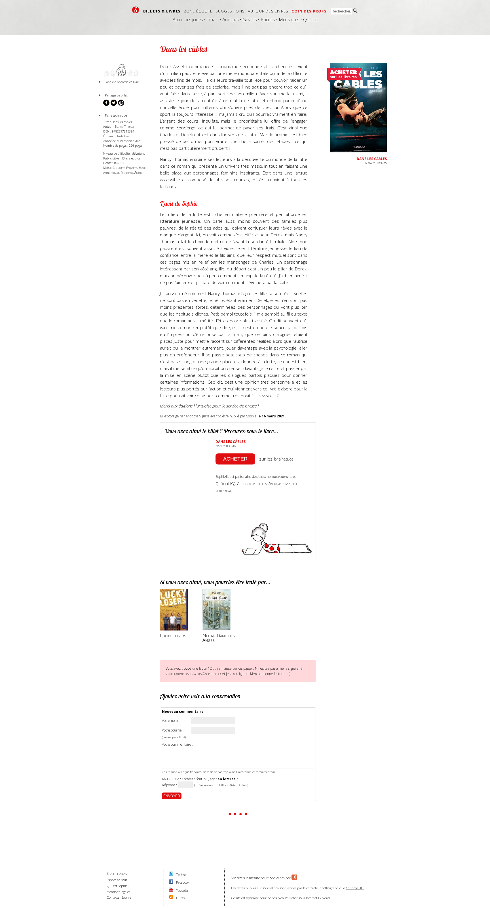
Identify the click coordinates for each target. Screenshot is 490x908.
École (141, 167)
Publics (268, 19)
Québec (310, 19)
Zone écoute (198, 11)
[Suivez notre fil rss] (171, 898)
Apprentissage (111, 172)
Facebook (182, 882)
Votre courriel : (173, 730)
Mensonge (127, 172)
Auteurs (230, 19)
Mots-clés (289, 19)
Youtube (182, 890)
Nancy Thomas (124, 126)
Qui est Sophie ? (118, 886)
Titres (212, 19)
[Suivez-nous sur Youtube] (171, 890)
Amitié (138, 172)
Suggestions (230, 11)
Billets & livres (162, 11)
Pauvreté (131, 167)
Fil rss (180, 898)
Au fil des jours (188, 19)
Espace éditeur (117, 880)
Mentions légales (118, 892)
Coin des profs (309, 11)
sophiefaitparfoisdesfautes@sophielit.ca (193, 673)
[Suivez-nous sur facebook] (171, 882)
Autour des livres (268, 11)
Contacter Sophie (119, 897)
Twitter (181, 874)
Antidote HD (355, 888)
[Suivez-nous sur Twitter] (171, 874)
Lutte (121, 167)
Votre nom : (170, 720)
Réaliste (119, 163)
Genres (249, 19)
